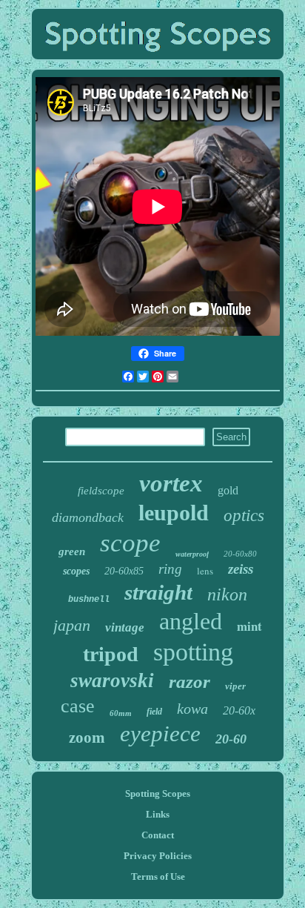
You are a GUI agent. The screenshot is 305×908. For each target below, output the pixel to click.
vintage (124, 627)
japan (71, 625)
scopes (76, 571)
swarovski (112, 680)
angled (190, 621)
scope (130, 542)
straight (158, 592)
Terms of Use (158, 876)
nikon (227, 594)
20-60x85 (124, 571)
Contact (157, 835)
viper (235, 686)
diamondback (88, 517)
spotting (193, 652)
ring (170, 569)
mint (249, 626)
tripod (110, 654)
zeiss (240, 569)
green (71, 551)
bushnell (89, 599)
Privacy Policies (158, 855)
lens (205, 570)
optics (244, 515)
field (154, 711)
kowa (192, 708)
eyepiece (160, 733)
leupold (173, 512)
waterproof (192, 554)
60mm (121, 713)
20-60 (231, 739)
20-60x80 (240, 553)
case (78, 706)
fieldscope (101, 491)
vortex (171, 483)
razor (189, 682)
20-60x (239, 710)
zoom (87, 737)
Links (158, 814)
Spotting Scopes (157, 793)
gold (228, 490)
